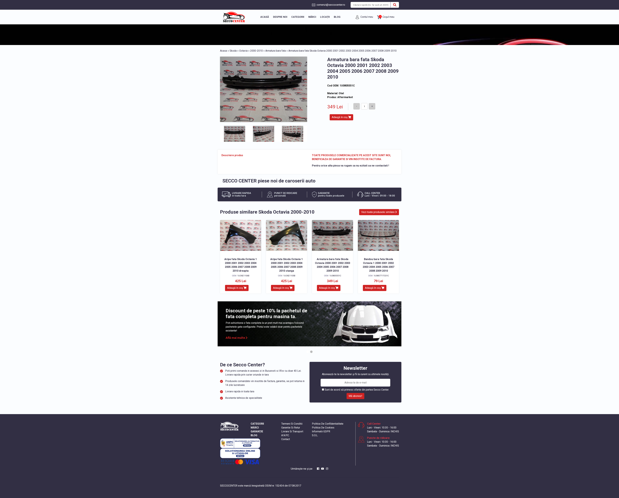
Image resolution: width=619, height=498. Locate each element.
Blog (337, 16)
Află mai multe (236, 337)
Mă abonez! (355, 395)
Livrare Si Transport (292, 431)
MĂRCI (255, 427)
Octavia (243, 50)
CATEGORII (257, 423)
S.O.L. (315, 435)
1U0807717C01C (381, 275)
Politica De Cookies (323, 427)
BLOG (254, 435)
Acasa (223, 50)
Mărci (312, 16)
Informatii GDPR (321, 431)
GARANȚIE (257, 431)
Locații (325, 16)
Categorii (297, 16)
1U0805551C (335, 275)
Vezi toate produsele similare (378, 212)
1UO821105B (289, 275)
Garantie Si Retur (290, 427)
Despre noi (280, 16)
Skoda (233, 50)
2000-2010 (256, 50)
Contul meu (366, 16)
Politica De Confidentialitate (327, 423)
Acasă (264, 16)
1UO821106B (243, 275)
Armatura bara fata (275, 50)
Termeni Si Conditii (291, 423)
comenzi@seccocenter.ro (330, 4)
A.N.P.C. (285, 435)
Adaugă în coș (340, 117)
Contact (285, 439)
